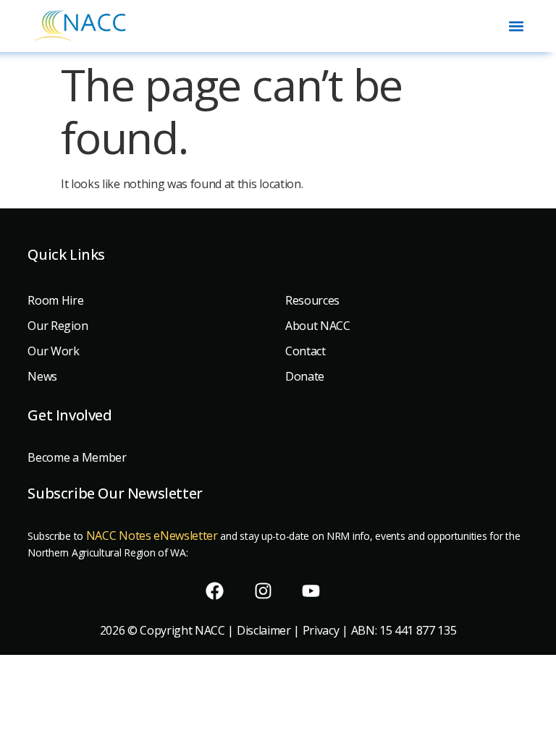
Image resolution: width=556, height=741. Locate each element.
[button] (516, 26)
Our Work (53, 351)
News (42, 376)
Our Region (58, 326)
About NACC (317, 326)
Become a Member (77, 457)
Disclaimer (264, 630)
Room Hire (55, 300)
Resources (312, 300)
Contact (305, 351)
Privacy (321, 630)
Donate (304, 376)
